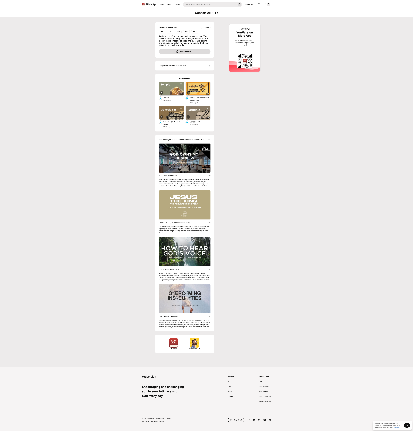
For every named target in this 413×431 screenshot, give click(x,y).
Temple (168, 98)
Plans (169, 4)
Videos (177, 4)
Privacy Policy (160, 418)
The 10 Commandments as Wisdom (199, 99)
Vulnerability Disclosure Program (153, 421)
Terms (168, 418)
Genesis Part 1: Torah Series (171, 123)
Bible (162, 4)
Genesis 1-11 (197, 122)
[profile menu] (267, 4)
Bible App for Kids (194, 348)
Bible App (173, 348)
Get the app (249, 4)
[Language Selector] (259, 4)
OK (407, 425)
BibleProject (167, 100)
